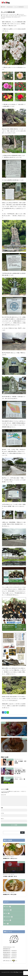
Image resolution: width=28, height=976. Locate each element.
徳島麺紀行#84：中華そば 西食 (9, 894)
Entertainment (10, 6)
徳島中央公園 (17, 15)
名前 (2, 807)
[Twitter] (5, 712)
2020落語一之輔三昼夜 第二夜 (10, 876)
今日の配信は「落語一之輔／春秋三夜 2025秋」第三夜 (20, 771)
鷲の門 (19, 17)
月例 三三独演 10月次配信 (20, 762)
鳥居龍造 (15, 17)
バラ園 (3, 15)
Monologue (8, 909)
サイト (2, 818)
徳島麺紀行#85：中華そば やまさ (10, 858)
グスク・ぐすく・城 (20, 779)
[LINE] (8, 712)
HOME (3, 6)
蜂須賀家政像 (8, 17)
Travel (7, 913)
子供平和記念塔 (11, 15)
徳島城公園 (23, 15)
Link (6, 923)
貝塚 (12, 17)
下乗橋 (6, 15)
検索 (22, 832)
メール (2, 813)
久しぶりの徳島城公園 (19, 6)
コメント (3, 794)
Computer (8, 920)
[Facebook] (3, 712)
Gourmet (22, 844)
